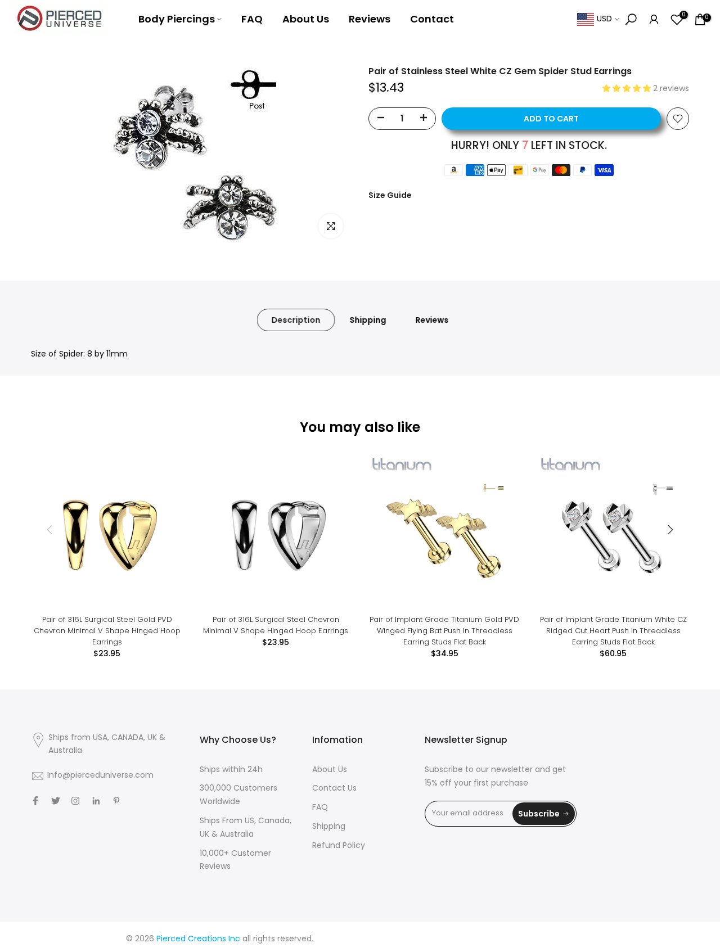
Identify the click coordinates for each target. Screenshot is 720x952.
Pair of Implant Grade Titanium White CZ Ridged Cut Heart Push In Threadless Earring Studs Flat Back (613, 630)
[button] (627, 89)
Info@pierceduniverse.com (100, 775)
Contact (432, 19)
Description (296, 320)
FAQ (252, 19)
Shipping (368, 320)
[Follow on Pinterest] (116, 800)
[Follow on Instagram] (75, 800)
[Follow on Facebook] (35, 800)
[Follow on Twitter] (55, 800)
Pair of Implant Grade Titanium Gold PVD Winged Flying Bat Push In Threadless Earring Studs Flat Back (444, 630)
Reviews (369, 19)
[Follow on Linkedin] (96, 800)
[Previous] (50, 529)
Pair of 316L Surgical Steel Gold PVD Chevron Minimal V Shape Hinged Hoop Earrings (107, 630)
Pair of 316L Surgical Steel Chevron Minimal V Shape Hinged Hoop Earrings (275, 625)
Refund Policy (338, 846)
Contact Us (334, 788)
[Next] (669, 529)
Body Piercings (176, 19)
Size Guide (390, 195)
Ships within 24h (231, 770)
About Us (305, 19)
